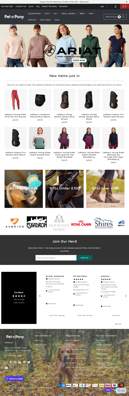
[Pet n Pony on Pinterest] (24, 362)
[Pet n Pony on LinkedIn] (20, 362)
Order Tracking (49, 6)
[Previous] (6, 223)
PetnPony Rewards (103, 345)
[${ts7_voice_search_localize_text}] (119, 17)
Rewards (63, 6)
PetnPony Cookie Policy (75, 349)
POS (38, 388)
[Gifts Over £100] (105, 189)
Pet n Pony (14, 388)
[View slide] (64, 45)
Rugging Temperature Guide (107, 367)
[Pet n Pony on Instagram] (15, 362)
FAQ (37, 6)
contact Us (21, 6)
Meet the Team (41, 345)
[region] (83, 296)
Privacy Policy (71, 345)
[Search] (123, 17)
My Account (101, 340)
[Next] (123, 223)
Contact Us (100, 372)
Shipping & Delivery (104, 363)
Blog (31, 6)
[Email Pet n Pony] (6, 362)
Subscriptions (101, 349)
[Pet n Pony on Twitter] (29, 362)
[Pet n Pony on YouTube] (6, 368)
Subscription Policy (73, 354)
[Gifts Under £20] (24, 189)
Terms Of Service (72, 340)
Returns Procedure (103, 358)
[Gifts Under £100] (64, 189)
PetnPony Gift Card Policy (76, 358)
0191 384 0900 (7, 6)
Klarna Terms (71, 363)
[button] (35, 14)
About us (38, 340)
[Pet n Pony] (14, 17)
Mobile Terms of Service (75, 367)
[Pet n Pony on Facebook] (11, 362)
